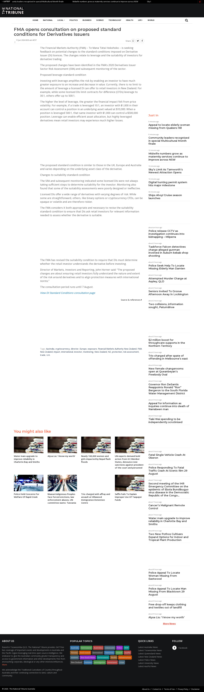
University (109, 652)
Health (129, 20)
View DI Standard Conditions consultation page (67, 292)
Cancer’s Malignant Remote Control (166, 507)
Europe (83, 348)
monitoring (88, 351)
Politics (74, 20)
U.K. (48, 355)
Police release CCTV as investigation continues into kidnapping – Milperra (166, 233)
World (151, 20)
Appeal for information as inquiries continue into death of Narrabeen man (168, 406)
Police (119, 648)
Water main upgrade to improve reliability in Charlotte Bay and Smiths (169, 521)
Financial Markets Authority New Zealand (117, 348)
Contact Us (157, 689)
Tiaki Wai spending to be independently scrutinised (165, 421)
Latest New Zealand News (150, 656)
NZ (109, 351)
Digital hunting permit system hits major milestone (167, 184)
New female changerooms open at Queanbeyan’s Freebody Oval (165, 371)
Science (100, 20)
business (88, 662)
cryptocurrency (62, 348)
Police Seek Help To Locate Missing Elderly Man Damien (166, 267)
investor (78, 351)
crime (121, 662)
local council (85, 652)
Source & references (131, 299)
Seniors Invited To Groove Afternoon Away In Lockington (168, 293)
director (75, 348)
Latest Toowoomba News (150, 650)
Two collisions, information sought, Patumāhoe (165, 306)
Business (87, 20)
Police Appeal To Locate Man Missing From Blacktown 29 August (167, 591)
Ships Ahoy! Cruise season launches (165, 197)
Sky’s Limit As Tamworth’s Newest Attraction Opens (165, 171)
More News (169, 623)
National (48, 20)
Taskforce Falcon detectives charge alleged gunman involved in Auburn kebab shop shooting (168, 251)
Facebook (182, 648)
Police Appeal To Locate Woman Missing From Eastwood (164, 575)
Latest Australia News (148, 647)
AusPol (127, 652)
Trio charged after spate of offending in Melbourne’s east (168, 357)
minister (74, 657)
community (110, 648)
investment (112, 662)
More (4, 664)
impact (57, 351)
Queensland (98, 652)
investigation (99, 662)
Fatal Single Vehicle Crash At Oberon (166, 456)
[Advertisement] (151, 10)
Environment (103, 657)
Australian (98, 648)
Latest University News (148, 663)
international (67, 351)
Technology (115, 20)
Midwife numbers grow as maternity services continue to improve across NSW (94, 1)
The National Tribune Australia (22, 689)
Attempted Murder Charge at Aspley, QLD (167, 280)
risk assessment (131, 351)
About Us (145, 689)
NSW (126, 648)
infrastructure (125, 657)
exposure (92, 348)
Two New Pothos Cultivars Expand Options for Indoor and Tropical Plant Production (168, 537)
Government (86, 648)
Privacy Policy (183, 689)
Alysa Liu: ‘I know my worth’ (166, 617)
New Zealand (101, 351)
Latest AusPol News (147, 666)
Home (35, 20)
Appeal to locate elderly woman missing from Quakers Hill (169, 126)
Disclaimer (195, 689)
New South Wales (87, 657)
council (119, 652)
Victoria (74, 652)
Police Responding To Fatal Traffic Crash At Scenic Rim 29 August (167, 470)
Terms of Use (169, 689)
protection (117, 351)
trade (42, 355)
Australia (50, 348)
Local (60, 20)
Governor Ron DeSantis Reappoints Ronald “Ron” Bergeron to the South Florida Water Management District (167, 389)
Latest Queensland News (149, 653)
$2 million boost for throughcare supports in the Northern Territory (166, 342)
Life (140, 20)
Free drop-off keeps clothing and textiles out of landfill (167, 606)
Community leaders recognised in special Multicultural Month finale (168, 140)
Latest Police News (146, 660)
